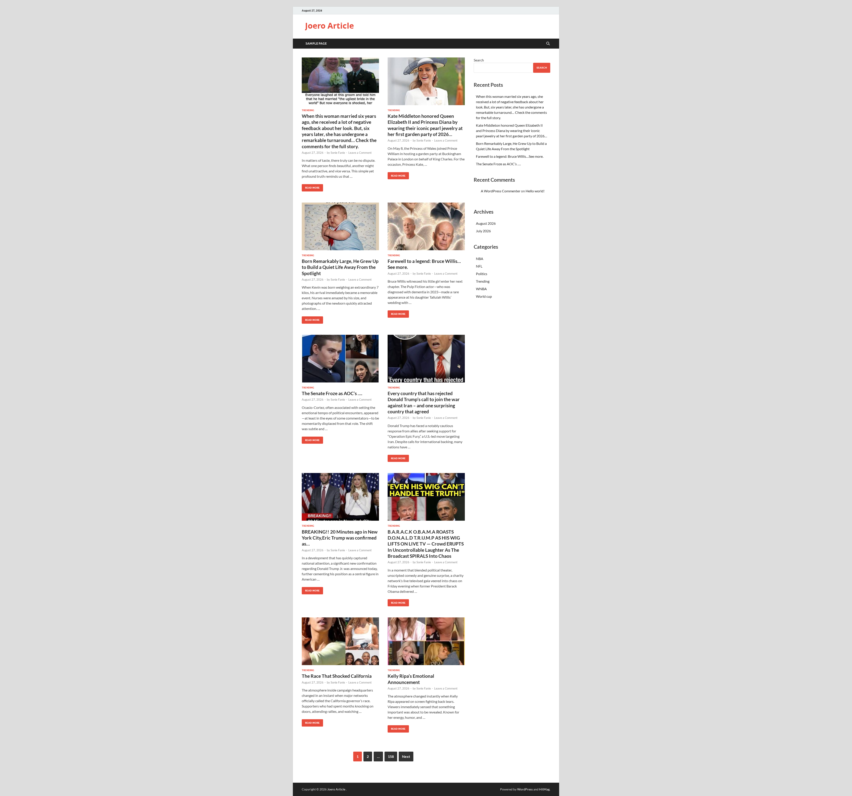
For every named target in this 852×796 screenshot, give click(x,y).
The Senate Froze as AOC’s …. (332, 393)
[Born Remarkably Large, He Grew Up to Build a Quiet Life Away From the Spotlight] (340, 226)
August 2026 (486, 223)
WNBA (481, 289)
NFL (479, 266)
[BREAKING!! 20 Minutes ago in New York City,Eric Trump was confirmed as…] (340, 497)
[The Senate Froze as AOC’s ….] (340, 358)
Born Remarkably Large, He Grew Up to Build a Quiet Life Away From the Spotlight (340, 267)
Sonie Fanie (338, 152)
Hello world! (535, 191)
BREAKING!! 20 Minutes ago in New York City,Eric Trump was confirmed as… (340, 538)
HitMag (544, 789)
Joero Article (329, 25)
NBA (479, 258)
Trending (308, 110)
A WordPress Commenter (500, 191)
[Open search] (548, 44)
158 (391, 756)
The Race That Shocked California (337, 676)
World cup (484, 296)
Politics (481, 274)
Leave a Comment (360, 152)
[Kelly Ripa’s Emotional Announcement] (426, 641)
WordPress (525, 789)
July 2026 (483, 231)
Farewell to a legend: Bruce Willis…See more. (509, 156)
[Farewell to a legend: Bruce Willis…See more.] (426, 226)
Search (479, 60)
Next (406, 756)
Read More (311, 186)
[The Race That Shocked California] (340, 641)
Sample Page (316, 43)
